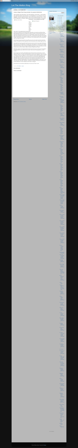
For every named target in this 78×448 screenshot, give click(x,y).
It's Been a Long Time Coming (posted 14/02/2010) (62, 335)
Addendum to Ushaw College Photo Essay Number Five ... (62, 144)
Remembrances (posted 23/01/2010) (62, 385)
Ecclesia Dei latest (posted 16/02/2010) (62, 329)
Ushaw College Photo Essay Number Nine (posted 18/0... (61, 87)
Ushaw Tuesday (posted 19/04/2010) (62, 207)
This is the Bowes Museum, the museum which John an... (62, 271)
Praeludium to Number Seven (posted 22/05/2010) (62, 138)
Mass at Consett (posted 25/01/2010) (62, 380)
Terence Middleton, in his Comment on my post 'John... (62, 287)
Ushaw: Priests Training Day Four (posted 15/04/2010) (62, 223)
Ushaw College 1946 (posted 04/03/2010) (62, 298)
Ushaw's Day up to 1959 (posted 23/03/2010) (62, 266)
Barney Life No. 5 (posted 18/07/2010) (62, 40)
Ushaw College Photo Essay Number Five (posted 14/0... (61, 159)
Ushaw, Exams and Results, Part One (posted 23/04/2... (62, 201)
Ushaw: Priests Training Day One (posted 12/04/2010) (62, 241)
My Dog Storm (61, 424)
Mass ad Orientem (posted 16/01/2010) (62, 390)
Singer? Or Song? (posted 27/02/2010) (62, 309)
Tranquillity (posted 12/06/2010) (62, 93)
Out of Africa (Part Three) (62, 405)
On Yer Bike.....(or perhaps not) (62, 420)
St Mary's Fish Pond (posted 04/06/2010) (62, 115)
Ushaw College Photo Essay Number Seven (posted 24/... (61, 131)
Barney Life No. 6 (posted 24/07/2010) (62, 35)
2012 (60, 21)
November (61, 27)
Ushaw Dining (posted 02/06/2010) (62, 119)
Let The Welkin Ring (21, 5)
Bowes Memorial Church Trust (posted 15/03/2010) (62, 278)
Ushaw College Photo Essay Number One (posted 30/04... (62, 190)
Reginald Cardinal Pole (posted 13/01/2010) (62, 395)
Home (30, 99)
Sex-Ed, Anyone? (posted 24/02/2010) (62, 314)
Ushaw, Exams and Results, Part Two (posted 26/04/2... (62, 196)
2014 (60, 18)
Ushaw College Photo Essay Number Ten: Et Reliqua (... (62, 80)
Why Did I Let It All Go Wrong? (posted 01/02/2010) (62, 364)
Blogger (45, 445)
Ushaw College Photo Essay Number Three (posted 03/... (61, 175)
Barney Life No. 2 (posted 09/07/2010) (62, 61)
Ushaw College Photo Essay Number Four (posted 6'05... (61, 167)
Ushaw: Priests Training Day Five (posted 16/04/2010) (62, 217)
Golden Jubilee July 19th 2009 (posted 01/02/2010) (62, 358)
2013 (60, 20)
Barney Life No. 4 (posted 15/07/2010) (62, 46)
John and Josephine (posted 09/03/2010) (62, 293)
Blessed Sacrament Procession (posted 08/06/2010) (62, 101)
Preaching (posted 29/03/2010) (62, 261)
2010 (60, 24)
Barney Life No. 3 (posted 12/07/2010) (62, 51)
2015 (60, 17)
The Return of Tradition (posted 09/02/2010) (62, 352)
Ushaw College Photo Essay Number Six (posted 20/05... (62, 151)
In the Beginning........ (62, 426)
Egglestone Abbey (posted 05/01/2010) (62, 375)
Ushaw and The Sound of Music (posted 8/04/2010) (62, 256)
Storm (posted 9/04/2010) (62, 253)
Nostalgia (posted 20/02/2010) (62, 324)
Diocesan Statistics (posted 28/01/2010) (62, 370)
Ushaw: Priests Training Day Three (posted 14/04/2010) (62, 229)
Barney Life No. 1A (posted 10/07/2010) (62, 56)
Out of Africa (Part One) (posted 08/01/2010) (62, 401)
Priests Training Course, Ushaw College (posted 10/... (61, 248)
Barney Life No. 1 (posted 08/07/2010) (62, 66)
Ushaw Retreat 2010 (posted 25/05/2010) (62, 124)
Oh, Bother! (61, 349)
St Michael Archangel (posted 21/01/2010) (62, 346)
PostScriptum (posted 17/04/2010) (62, 212)
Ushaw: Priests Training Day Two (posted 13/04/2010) (62, 235)
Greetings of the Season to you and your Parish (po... (62, 409)
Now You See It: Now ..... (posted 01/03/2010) (62, 304)
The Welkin (52, 20)
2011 (60, 23)
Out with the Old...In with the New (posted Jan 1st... (62, 415)
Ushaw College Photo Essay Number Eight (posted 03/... (61, 108)
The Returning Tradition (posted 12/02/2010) (62, 340)
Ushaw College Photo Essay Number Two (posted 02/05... (61, 183)
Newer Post (16, 99)
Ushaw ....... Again (62, 283)
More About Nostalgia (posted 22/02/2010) (62, 320)
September (61, 31)
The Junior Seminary (62, 97)
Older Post (44, 99)
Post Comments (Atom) (22, 101)
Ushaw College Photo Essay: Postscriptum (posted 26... (62, 73)
